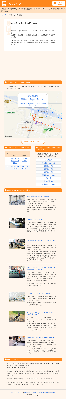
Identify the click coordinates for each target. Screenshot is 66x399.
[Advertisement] (33, 65)
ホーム (4, 15)
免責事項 (45, 392)
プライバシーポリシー (17, 392)
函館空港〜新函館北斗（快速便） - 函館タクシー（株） (33, 104)
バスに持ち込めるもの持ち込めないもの (40, 337)
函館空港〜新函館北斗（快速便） (15, 161)
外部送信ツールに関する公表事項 (33, 392)
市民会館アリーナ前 (48, 184)
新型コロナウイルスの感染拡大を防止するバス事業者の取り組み (41, 268)
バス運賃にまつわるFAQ (35, 219)
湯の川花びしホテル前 (48, 163)
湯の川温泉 (48, 160)
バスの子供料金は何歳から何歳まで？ (39, 196)
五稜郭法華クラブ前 (48, 175)
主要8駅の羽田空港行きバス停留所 (38, 293)
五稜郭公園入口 (48, 181)
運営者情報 (52, 392)
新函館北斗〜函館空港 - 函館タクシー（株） (33, 99)
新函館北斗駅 (33, 96)
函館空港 (48, 178)
